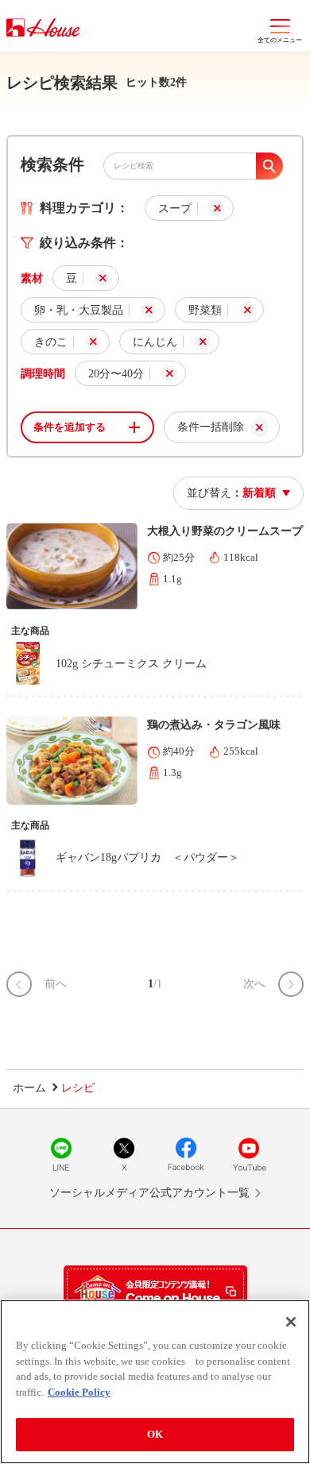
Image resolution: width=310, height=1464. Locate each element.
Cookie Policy (79, 1392)
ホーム (29, 1088)
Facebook (186, 1154)
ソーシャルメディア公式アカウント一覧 (149, 1193)
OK (155, 1434)
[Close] (290, 1321)
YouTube (249, 1154)
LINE (61, 1154)
